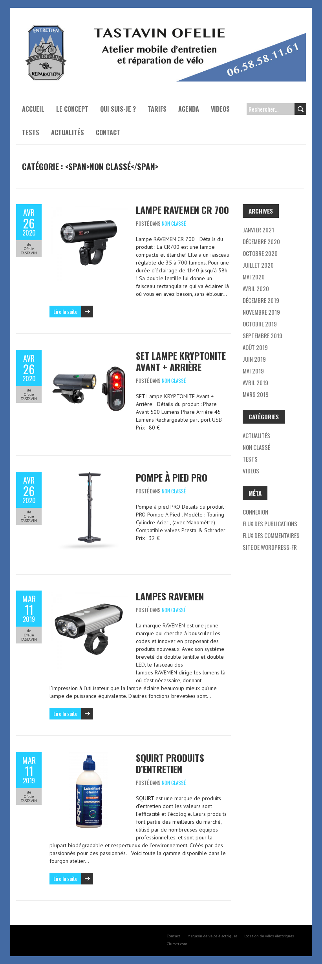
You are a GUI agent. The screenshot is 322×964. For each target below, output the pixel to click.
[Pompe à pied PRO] (88, 475)
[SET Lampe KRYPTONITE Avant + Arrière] (88, 353)
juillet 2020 (258, 265)
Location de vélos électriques (269, 936)
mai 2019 (253, 370)
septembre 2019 (262, 335)
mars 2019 (256, 394)
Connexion (255, 511)
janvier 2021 (258, 229)
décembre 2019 (261, 300)
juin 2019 (254, 359)
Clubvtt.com (177, 943)
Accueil (33, 109)
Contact (108, 132)
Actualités (67, 132)
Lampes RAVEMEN (170, 596)
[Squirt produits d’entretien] (88, 755)
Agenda (188, 109)
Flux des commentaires (271, 535)
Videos (220, 109)
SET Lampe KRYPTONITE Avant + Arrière (181, 361)
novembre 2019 (261, 312)
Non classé (174, 223)
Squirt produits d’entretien (170, 763)
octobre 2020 (260, 253)
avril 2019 (255, 382)
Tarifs (157, 109)
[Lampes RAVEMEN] (88, 594)
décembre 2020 (261, 241)
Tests (30, 132)
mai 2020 (254, 276)
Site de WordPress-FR (270, 547)
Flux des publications (270, 523)
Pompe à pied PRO (171, 477)
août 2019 (255, 347)
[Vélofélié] (161, 27)
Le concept (72, 109)
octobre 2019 (260, 323)
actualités (256, 435)
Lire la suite (65, 311)
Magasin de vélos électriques (212, 936)
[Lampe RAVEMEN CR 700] (88, 208)
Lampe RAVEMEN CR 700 (182, 210)
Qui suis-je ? (118, 109)
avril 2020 (256, 288)
